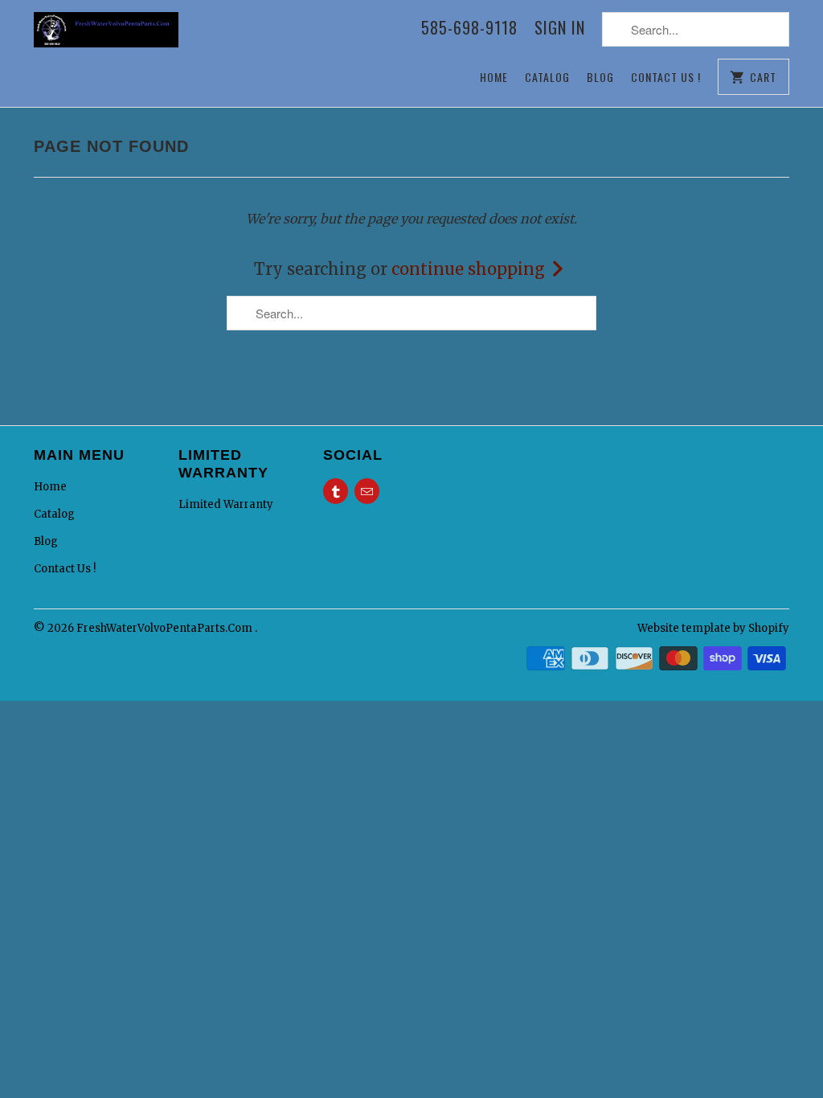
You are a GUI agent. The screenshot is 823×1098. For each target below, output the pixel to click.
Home (494, 76)
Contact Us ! (666, 76)
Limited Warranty (225, 504)
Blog (600, 76)
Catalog (547, 76)
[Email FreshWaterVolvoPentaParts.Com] (366, 491)
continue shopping (470, 269)
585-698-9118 (469, 28)
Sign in (559, 28)
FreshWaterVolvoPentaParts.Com (165, 628)
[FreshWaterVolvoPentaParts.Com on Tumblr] (335, 491)
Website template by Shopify (713, 628)
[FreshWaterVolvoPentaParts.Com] (106, 38)
